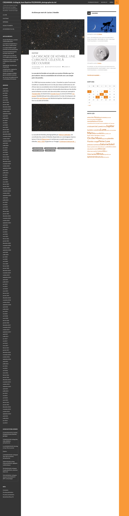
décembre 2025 (7, 107)
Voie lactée (91, 154)
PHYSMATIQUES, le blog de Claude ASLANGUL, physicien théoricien (10, 470)
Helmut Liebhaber (64, 134)
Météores (5, 22)
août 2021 (5, 225)
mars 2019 (5, 291)
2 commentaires (102, 70)
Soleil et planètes (8, 25)
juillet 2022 (5, 200)
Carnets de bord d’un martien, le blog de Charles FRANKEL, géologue (10, 434)
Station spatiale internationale (94, 146)
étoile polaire (106, 157)
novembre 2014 (7, 409)
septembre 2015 (7, 386)
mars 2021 (5, 236)
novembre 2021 (7, 218)
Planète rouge (92, 141)
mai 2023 (5, 177)
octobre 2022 (6, 193)
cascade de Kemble (50, 148)
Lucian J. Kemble (50, 150)
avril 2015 (5, 398)
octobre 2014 (6, 411)
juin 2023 (5, 175)
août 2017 (5, 334)
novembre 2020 (7, 245)
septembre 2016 (7, 359)
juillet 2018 (5, 309)
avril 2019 (5, 288)
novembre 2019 (7, 272)
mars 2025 (5, 127)
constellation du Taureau (108, 123)
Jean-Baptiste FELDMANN (53, 66)
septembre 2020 (7, 250)
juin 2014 (5, 420)
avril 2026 (5, 97)
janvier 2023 (6, 186)
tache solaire (94, 149)
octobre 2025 (6, 111)
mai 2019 (5, 286)
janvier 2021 (6, 241)
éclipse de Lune (107, 154)
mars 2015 (5, 400)
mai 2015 (5, 395)
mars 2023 (5, 182)
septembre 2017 (7, 332)
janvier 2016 (6, 377)
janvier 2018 (6, 323)
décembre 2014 (7, 407)
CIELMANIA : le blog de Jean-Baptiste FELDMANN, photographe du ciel (29, 2)
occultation (102, 135)
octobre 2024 (6, 138)
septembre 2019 (7, 277)
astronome (103, 117)
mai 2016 (5, 368)
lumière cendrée (93, 130)
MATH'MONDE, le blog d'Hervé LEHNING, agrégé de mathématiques (10, 463)
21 (106, 97)
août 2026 (5, 88)
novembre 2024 (7, 136)
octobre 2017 (6, 329)
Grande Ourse (55, 94)
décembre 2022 (7, 188)
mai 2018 (5, 313)
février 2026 (6, 102)
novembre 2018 (7, 300)
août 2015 (5, 388)
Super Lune (104, 146)
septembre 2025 (7, 113)
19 (97, 97)
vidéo (104, 151)
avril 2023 (5, 179)
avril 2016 (5, 370)
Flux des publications (8, 492)
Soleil (112, 144)
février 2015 (6, 402)
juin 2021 (5, 229)
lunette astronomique (111, 130)
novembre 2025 (7, 109)
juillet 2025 (5, 118)
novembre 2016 (7, 354)
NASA (101, 133)
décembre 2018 (7, 297)
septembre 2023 (7, 168)
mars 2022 (5, 209)
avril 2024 (5, 152)
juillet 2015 (5, 391)
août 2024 (5, 143)
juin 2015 (5, 393)
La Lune (5, 14)
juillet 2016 (5, 363)
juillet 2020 (5, 254)
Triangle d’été (36, 94)
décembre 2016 (7, 352)
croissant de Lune (94, 126)
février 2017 (6, 348)
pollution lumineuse (93, 144)
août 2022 (5, 197)
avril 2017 (5, 343)
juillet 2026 (5, 91)
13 (101, 94)
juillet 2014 (5, 418)
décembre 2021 (7, 216)
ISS (105, 126)
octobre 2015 (6, 384)
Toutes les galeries (94, 75)
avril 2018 (5, 316)
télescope (101, 149)
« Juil (89, 105)
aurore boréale (91, 119)
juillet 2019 (5, 282)
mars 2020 (5, 263)
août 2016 (5, 361)
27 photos (99, 34)
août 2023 (5, 170)
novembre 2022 (7, 191)
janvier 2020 (6, 268)
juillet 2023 (5, 172)
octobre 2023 (6, 166)
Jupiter (110, 126)
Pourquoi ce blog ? (93, 2)
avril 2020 (5, 261)
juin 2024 (5, 147)
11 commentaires (102, 41)
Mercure (96, 133)
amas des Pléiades (93, 117)
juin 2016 (5, 366)
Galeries (95, 13)
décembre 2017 (7, 325)
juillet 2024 (5, 145)
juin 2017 (5, 338)
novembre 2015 (7, 382)
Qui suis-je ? (104, 2)
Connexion (5, 490)
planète (111, 138)
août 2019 (5, 279)
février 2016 (6, 375)
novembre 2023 (7, 163)
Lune (103, 129)
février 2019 (6, 293)
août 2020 (5, 252)
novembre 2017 (7, 327)
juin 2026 (5, 93)
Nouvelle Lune (107, 133)
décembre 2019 (7, 270)
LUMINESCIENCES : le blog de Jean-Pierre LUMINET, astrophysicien (10, 456)
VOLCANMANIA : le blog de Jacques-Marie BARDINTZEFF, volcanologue (10, 477)
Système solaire (111, 146)
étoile (100, 157)
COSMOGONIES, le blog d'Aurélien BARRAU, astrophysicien (10, 441)
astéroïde (109, 117)
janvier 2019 (6, 295)
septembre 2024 (7, 141)
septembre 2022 (7, 195)
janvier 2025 (6, 132)
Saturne (104, 144)
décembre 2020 (7, 243)
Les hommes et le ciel (8, 29)
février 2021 (6, 238)
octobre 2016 (6, 357)
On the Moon (94, 138)
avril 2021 (5, 234)
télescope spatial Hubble (94, 151)
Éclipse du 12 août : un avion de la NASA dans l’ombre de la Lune (10, 61)
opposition (105, 138)
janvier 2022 (6, 213)
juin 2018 (5, 311)
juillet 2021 (5, 227)
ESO (102, 126)
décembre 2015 (7, 379)
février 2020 (6, 266)
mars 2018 (5, 318)
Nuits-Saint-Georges (93, 135)
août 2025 (5, 116)
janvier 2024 (6, 159)
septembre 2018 (7, 304)
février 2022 (6, 211)
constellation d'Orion (95, 121)
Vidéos (111, 2)
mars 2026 (5, 100)
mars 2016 (5, 373)
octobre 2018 (6, 302)
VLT (106, 151)
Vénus (99, 153)
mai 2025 (5, 122)
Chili (96, 119)
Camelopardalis (38, 148)
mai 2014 (5, 423)
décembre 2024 (7, 134)
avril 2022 (5, 207)
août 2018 (5, 307)
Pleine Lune (45, 139)
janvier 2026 (6, 104)
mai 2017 (5, 341)
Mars (90, 133)
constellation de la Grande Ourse (94, 123)
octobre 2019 (6, 275)
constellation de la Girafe (66, 148)
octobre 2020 (6, 247)
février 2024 (6, 157)
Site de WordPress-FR (8, 497)
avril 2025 (5, 125)
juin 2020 (5, 257)
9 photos (99, 63)
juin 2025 (5, 120)
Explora (5, 451)
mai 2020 (5, 259)
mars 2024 (5, 154)
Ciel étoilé (35, 53)
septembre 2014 (7, 413)
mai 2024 (5, 150)
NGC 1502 (41, 141)
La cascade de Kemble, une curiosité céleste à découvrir (53, 59)
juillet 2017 (5, 336)
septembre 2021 (7, 222)
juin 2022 (5, 202)
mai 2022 (5, 204)
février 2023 (6, 184)
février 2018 (6, 320)
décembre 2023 (7, 161)
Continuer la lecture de (67, 141)
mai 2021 (5, 232)
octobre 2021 (6, 220)
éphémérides (92, 157)
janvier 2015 (6, 404)
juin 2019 (5, 284)
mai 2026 (5, 95)
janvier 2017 (6, 350)
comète (99, 119)
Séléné (88, 149)
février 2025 (6, 129)
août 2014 (5, 416)
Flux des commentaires (8, 494)
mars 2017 (5, 345)
